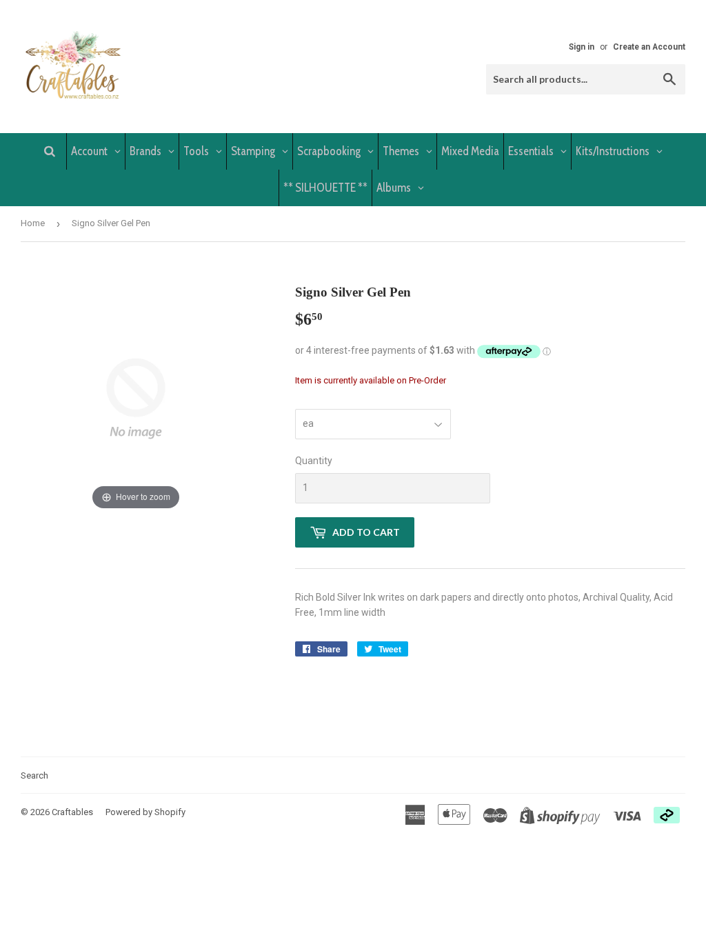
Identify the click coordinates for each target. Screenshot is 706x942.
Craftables (72, 812)
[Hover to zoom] (136, 397)
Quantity (313, 460)
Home (33, 223)
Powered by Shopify (145, 812)
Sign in (581, 47)
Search (34, 775)
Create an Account (649, 47)
